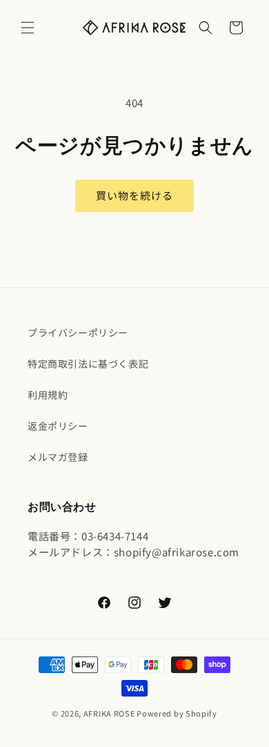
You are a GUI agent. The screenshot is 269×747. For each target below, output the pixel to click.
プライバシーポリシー (78, 332)
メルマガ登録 (58, 457)
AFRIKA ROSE (109, 713)
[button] (27, 27)
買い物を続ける (134, 195)
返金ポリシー (58, 426)
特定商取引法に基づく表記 (88, 363)
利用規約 (48, 394)
